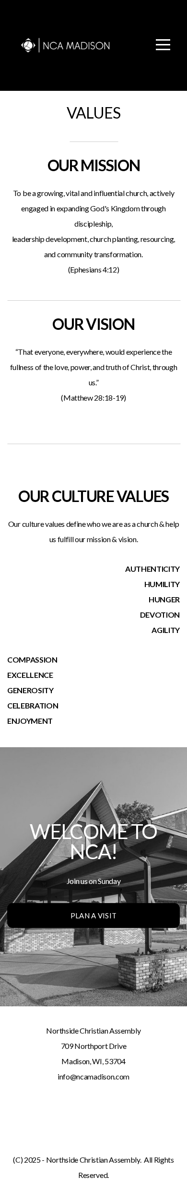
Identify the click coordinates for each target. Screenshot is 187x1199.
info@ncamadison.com (93, 1076)
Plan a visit (93, 915)
